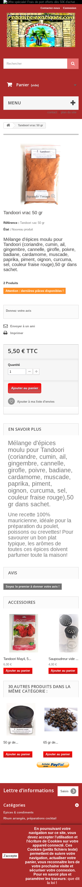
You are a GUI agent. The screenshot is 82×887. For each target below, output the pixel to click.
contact (52, 112)
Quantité (14, 365)
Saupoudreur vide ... (63, 659)
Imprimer (16, 333)
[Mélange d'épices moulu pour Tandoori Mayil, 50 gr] (23, 633)
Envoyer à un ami (22, 326)
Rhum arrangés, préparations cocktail (29, 818)
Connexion (69, 8)
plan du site (68, 112)
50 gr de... (10, 742)
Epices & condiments (18, 812)
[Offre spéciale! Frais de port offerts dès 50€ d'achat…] (41, 2)
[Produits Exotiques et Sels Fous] (41, 30)
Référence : (11, 222)
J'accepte (10, 856)
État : (7, 229)
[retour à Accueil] (8, 125)
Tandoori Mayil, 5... (17, 659)
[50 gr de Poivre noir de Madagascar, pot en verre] (21, 719)
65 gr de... (50, 742)
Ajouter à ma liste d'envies (35, 401)
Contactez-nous (50, 8)
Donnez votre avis (18, 310)
